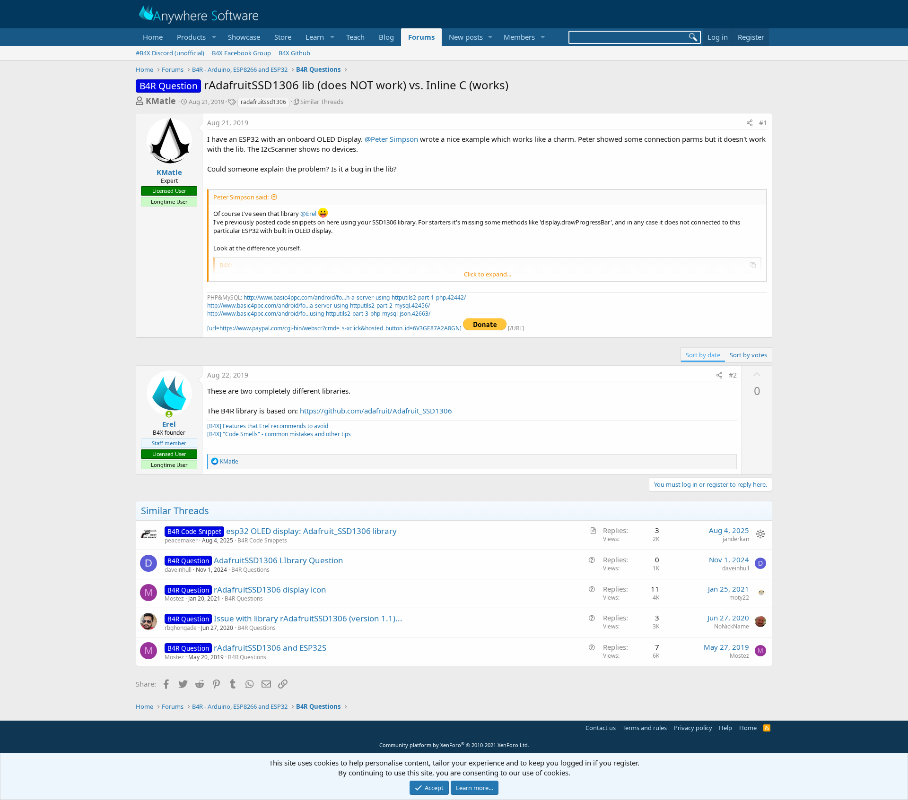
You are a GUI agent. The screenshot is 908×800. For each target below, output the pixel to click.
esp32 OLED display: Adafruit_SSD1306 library (311, 530)
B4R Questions (250, 570)
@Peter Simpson (391, 139)
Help (725, 727)
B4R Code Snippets (262, 540)
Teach (355, 37)
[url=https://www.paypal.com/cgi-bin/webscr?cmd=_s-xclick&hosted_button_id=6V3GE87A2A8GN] (335, 328)
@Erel (308, 213)
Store (282, 37)
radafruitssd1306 (263, 102)
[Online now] (169, 414)
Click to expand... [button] (487, 274)
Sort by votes (748, 355)
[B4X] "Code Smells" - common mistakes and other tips (279, 434)
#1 (763, 122)
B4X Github (294, 53)
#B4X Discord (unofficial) (170, 53)
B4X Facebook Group (241, 53)
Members (519, 37)
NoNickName (731, 626)
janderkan (736, 539)
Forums (421, 37)
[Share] (749, 123)
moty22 (739, 598)
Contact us (600, 727)
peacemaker (181, 540)
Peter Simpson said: (241, 197)
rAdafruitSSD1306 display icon (270, 589)
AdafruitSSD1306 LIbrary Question (278, 560)
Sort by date (703, 355)
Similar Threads (321, 101)
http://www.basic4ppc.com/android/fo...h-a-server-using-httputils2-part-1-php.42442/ (355, 297)
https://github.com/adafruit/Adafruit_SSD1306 (376, 410)
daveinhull (178, 570)
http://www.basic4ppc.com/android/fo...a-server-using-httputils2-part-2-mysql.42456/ (318, 305)
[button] (195, 37)
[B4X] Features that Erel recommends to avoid (267, 426)
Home (153, 37)
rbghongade (181, 628)
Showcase (244, 37)
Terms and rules (644, 727)
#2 (733, 374)
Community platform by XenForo (454, 744)
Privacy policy (693, 727)
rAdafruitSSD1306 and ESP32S (270, 647)
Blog (386, 37)
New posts (466, 37)
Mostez (174, 598)
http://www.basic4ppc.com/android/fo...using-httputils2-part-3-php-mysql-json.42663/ (318, 314)
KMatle (161, 100)
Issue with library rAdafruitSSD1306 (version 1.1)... (308, 618)
